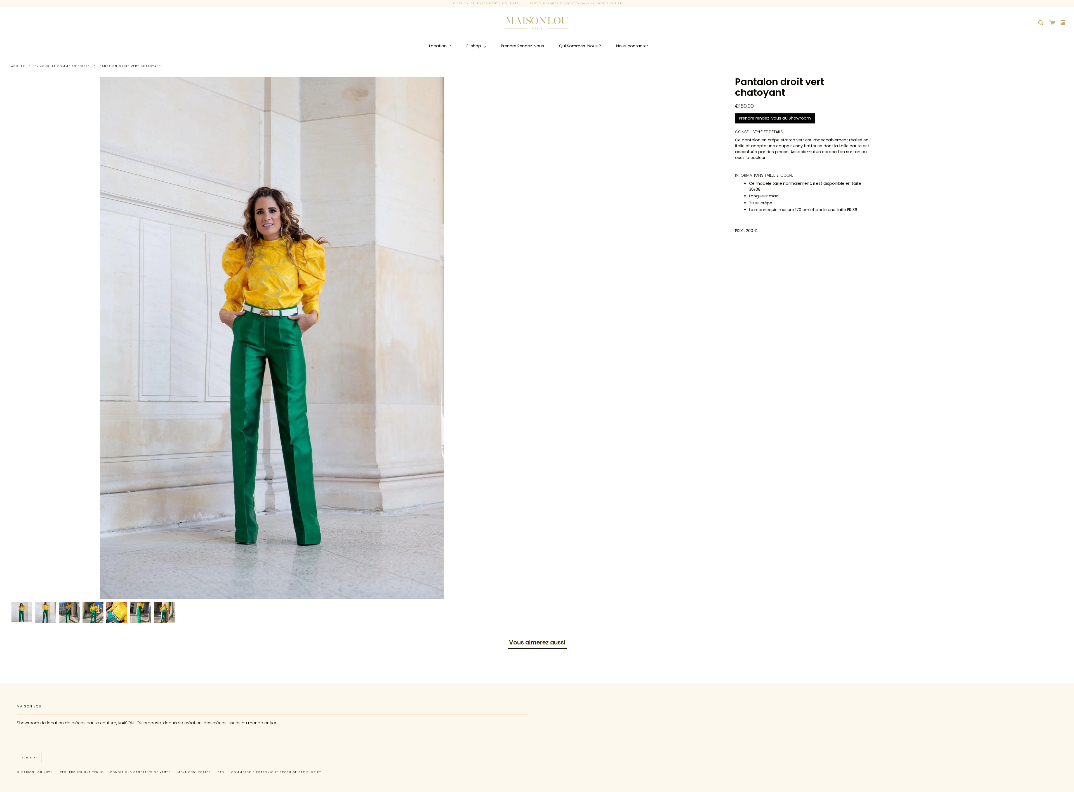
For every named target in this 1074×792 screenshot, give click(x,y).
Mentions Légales (194, 772)
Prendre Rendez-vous (522, 46)
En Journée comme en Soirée (62, 66)
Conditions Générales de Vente (140, 772)
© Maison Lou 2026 (35, 772)
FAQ (221, 772)
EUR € (27, 757)
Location (438, 46)
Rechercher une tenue (81, 772)
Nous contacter (632, 46)
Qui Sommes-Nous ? (580, 46)
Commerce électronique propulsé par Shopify (276, 772)
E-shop (474, 46)
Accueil (18, 66)
